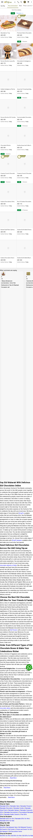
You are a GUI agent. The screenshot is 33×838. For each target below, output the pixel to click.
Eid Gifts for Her (5, 835)
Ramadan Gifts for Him (22, 818)
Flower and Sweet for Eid (24, 829)
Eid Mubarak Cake (11, 827)
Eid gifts (21, 513)
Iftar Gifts (23, 814)
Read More (13, 778)
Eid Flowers (13, 630)
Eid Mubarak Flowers (24, 827)
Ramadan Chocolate (6, 808)
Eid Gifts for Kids (28, 835)
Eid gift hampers (17, 540)
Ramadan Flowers (25, 806)
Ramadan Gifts (4, 806)
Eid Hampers (4, 831)
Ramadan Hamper (13, 810)
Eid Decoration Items (15, 831)
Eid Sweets (3, 829)
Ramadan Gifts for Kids (7, 820)
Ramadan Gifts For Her (7, 818)
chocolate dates (5, 708)
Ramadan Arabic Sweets (11, 814)
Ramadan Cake (14, 806)
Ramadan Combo (19, 808)
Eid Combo (11, 829)
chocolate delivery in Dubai (8, 565)
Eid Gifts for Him (16, 835)
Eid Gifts (2, 827)
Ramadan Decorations (11, 812)
